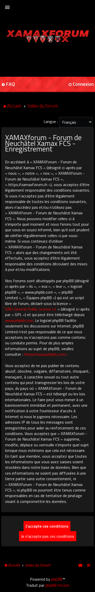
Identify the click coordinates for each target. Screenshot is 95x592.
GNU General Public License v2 (30, 309)
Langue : (51, 121)
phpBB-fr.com (57, 585)
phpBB (56, 579)
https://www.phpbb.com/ (45, 354)
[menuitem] (80, 565)
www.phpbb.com (19, 320)
